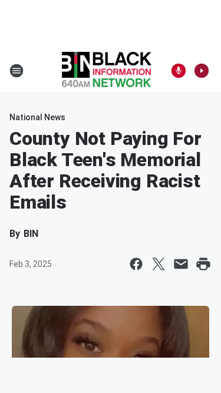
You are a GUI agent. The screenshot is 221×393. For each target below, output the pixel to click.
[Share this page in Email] (181, 264)
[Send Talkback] (178, 71)
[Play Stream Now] (201, 71)
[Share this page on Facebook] (136, 264)
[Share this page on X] (158, 264)
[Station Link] (106, 71)
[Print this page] (203, 264)
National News (37, 117)
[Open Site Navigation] (16, 71)
